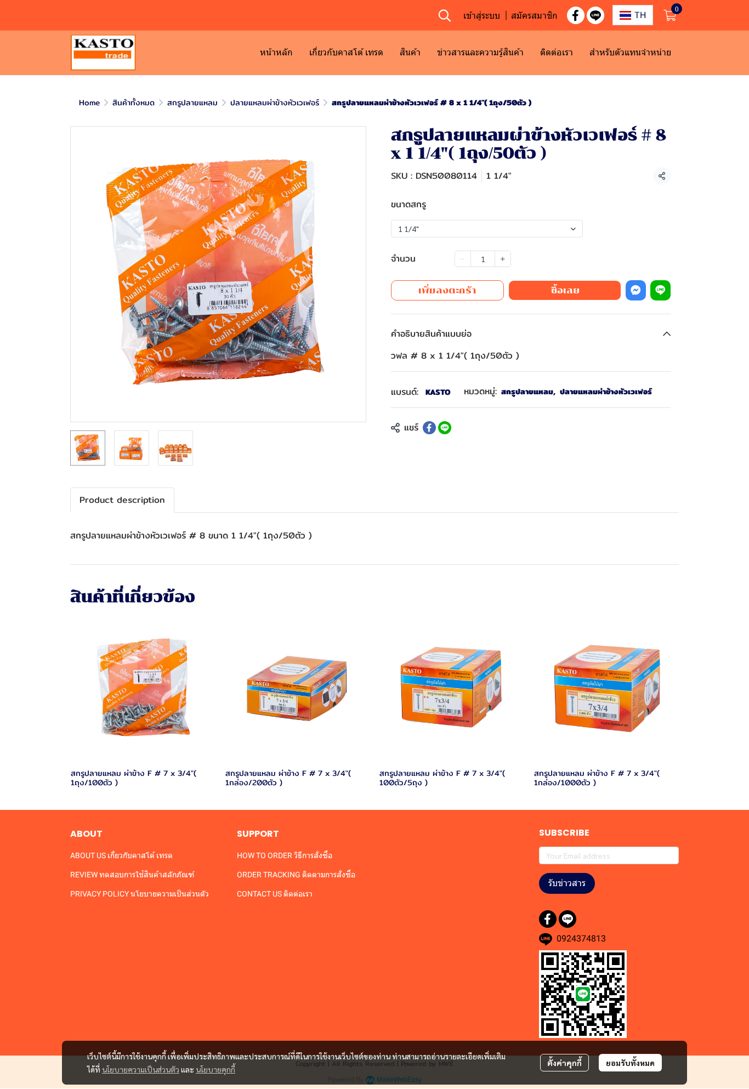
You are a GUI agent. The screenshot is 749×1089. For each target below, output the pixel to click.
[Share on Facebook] (429, 427)
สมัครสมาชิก (534, 15)
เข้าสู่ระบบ (481, 15)
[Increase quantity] (502, 258)
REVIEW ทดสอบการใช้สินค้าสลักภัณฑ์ (132, 874)
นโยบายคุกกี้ (215, 1069)
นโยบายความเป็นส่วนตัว (140, 1069)
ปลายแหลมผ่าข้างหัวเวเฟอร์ (274, 103)
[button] (444, 15)
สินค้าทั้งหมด (133, 103)
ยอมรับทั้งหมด (630, 1063)
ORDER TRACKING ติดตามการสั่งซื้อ (296, 874)
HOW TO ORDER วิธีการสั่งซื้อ (284, 855)
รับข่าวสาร (567, 883)
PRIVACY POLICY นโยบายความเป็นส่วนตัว (139, 893)
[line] (595, 15)
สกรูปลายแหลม (192, 103)
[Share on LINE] (444, 427)
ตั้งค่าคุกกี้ (564, 1063)
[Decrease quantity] (462, 258)
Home (89, 103)
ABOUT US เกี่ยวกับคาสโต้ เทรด (121, 855)
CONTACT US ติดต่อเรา (275, 893)
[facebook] (576, 15)
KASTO (438, 392)
